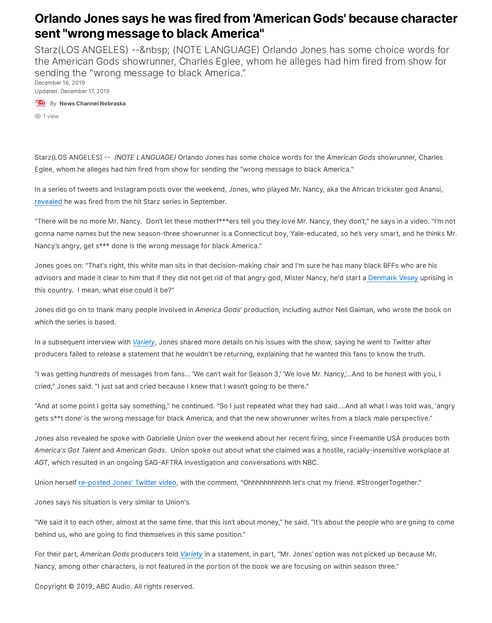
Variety (144, 342)
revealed (48, 201)
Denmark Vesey (392, 278)
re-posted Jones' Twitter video (127, 482)
